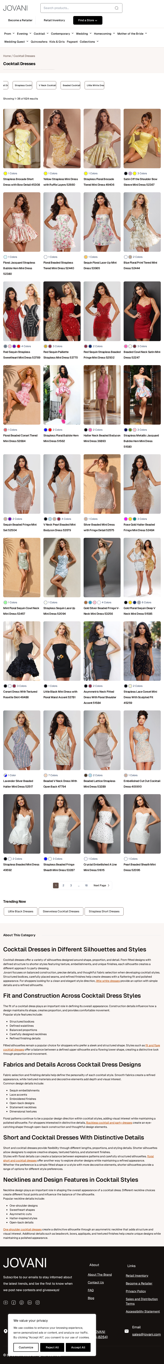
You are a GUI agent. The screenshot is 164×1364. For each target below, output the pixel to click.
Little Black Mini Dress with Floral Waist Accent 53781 (60, 694)
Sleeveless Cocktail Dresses (61, 911)
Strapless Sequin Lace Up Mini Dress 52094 (59, 611)
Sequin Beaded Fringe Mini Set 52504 (20, 527)
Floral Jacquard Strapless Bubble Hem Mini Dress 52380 (19, 268)
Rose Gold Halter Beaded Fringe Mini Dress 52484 (139, 527)
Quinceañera (39, 41)
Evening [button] (22, 33)
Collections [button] (87, 41)
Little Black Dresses (20, 911)
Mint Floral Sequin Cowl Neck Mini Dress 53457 (21, 611)
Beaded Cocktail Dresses (34, 85)
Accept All (78, 1347)
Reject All (52, 1347)
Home (7, 56)
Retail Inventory (137, 1276)
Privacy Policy (136, 1291)
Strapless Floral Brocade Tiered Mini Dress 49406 (99, 181)
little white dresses (108, 980)
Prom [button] (7, 33)
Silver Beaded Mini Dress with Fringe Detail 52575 (99, 527)
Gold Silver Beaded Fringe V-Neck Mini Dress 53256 (101, 611)
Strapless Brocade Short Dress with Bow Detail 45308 (21, 181)
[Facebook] (13, 1302)
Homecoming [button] (102, 33)
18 (86, 885)
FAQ (91, 1290)
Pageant (72, 41)
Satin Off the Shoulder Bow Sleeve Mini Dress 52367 (140, 181)
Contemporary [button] (60, 33)
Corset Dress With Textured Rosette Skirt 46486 (20, 694)
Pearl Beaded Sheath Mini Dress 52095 (140, 867)
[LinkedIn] (29, 1302)
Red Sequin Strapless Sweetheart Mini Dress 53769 (21, 354)
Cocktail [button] (39, 33)
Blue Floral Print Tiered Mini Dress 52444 (140, 265)
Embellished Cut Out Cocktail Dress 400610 (142, 783)
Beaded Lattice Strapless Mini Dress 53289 (99, 783)
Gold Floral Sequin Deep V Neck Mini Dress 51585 (139, 611)
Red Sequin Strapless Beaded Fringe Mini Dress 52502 (102, 354)
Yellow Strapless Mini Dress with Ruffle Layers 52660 (60, 181)
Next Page (100, 885)
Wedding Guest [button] (14, 41)
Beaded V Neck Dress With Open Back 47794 (60, 783)
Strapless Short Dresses (104, 911)
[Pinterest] (21, 1302)
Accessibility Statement (143, 1312)
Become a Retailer (139, 1283)
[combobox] (81, 8)
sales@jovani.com (146, 1334)
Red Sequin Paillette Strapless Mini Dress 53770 (60, 354)
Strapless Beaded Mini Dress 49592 (21, 867)
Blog (91, 1298)
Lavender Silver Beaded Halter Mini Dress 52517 (18, 783)
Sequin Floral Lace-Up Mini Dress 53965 (100, 265)
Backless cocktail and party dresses (109, 1122)
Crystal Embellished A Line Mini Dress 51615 (100, 867)
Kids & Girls (57, 41)
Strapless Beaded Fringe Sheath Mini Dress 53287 (59, 867)
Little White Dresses (58, 85)
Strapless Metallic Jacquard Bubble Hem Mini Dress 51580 (141, 441)
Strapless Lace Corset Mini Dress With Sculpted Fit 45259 (140, 697)
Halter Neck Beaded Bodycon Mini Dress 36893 (102, 438)
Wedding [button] (82, 33)
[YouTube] (5, 1302)
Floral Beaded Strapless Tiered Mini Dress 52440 (58, 265)
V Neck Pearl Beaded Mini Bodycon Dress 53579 (59, 527)
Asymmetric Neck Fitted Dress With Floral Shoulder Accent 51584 (100, 697)
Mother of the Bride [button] (130, 33)
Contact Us (96, 1282)
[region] (52, 1335)
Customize (26, 1347)
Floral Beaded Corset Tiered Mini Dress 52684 (20, 438)
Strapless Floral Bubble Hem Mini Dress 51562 (61, 438)
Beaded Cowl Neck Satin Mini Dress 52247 (142, 354)
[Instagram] (37, 1302)
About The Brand (100, 1275)
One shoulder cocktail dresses (22, 1229)
